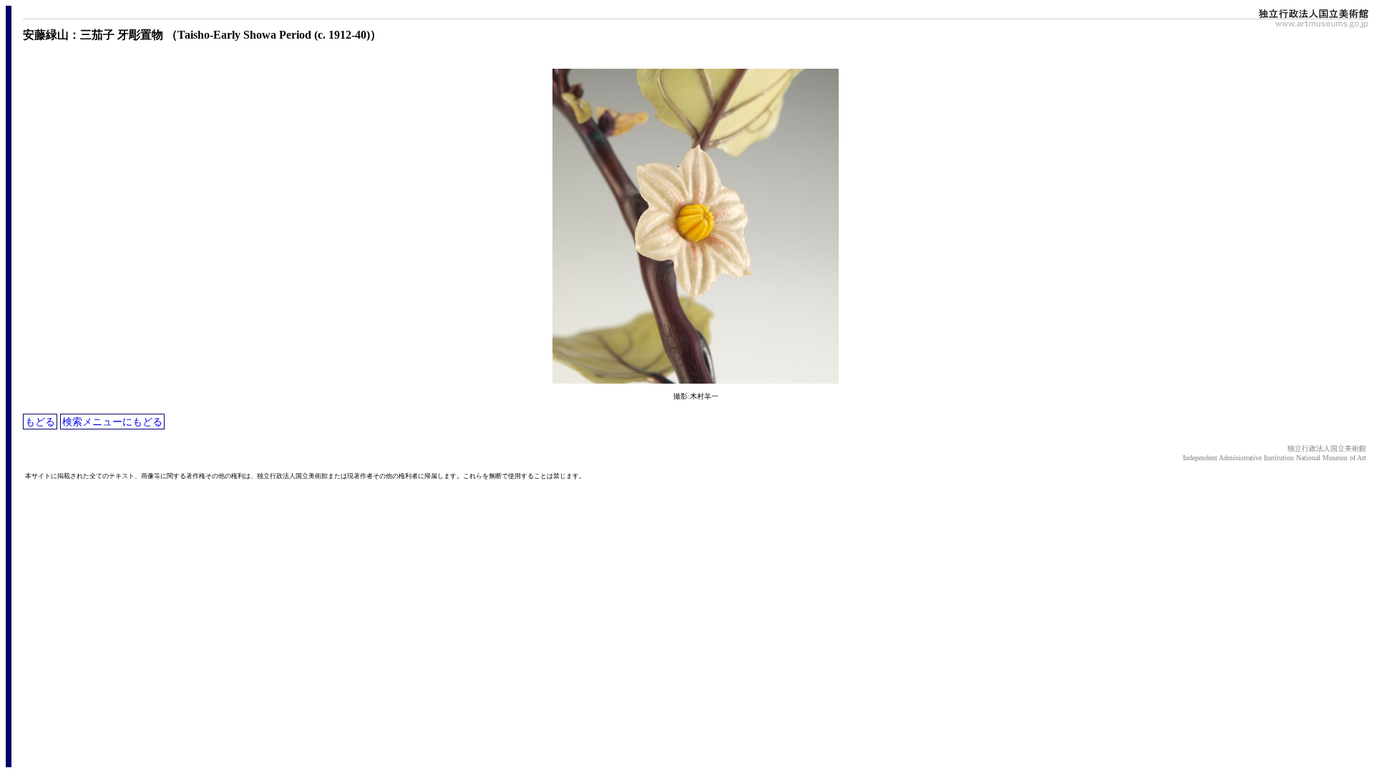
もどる (40, 421)
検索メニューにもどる (112, 421)
